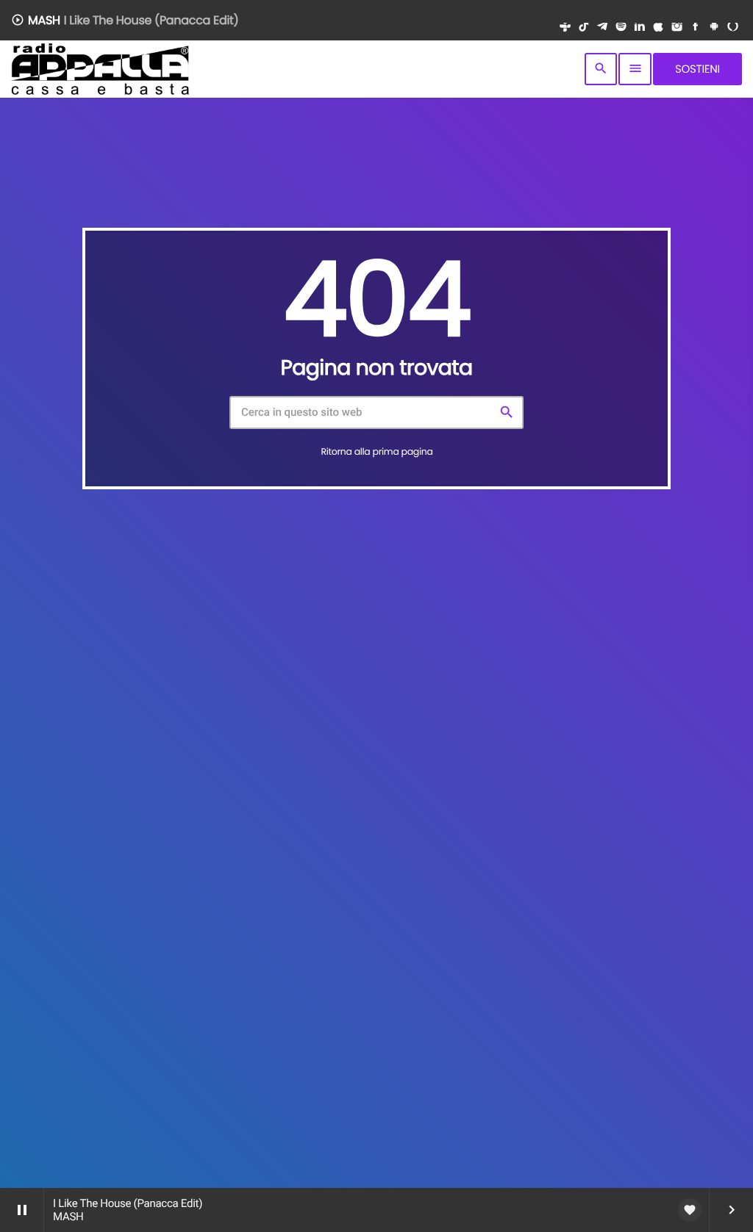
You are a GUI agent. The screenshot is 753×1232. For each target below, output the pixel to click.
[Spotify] (621, 28)
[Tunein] (565, 28)
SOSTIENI (697, 69)
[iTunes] (657, 28)
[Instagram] (676, 28)
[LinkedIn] (639, 28)
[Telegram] (601, 28)
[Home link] (100, 69)
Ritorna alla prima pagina (376, 452)
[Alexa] (732, 28)
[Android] (713, 28)
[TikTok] (583, 28)
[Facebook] (695, 28)
